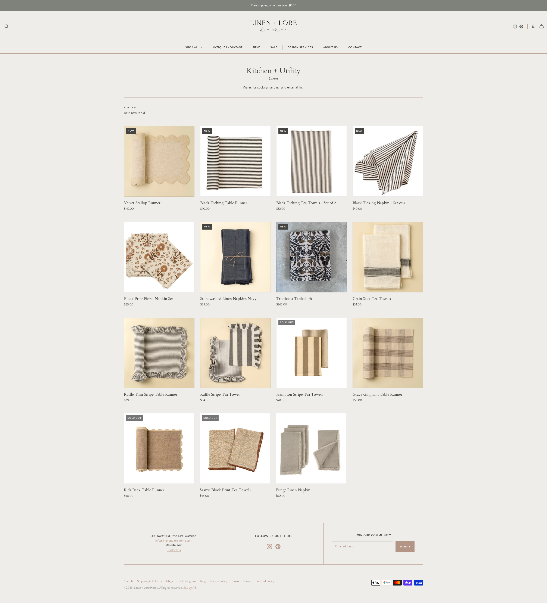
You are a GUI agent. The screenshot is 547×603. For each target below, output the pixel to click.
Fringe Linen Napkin (293, 490)
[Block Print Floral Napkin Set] (159, 257)
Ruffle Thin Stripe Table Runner (150, 394)
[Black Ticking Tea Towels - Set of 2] (311, 161)
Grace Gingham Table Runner (377, 394)
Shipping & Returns (149, 581)
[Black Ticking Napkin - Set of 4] (388, 161)
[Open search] (6, 26)
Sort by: (130, 107)
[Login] (533, 26)
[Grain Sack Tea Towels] (388, 257)
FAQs (169, 581)
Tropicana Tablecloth (294, 298)
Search (128, 581)
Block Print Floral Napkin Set (148, 298)
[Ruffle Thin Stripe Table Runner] (159, 353)
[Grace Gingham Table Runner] (388, 353)
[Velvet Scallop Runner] (159, 161)
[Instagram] (515, 26)
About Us (330, 47)
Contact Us (174, 550)
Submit (405, 546)
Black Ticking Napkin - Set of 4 (379, 203)
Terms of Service (241, 581)
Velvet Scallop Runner (142, 203)
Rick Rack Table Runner (144, 490)
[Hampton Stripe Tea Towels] (311, 353)
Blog (203, 581)
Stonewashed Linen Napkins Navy (228, 298)
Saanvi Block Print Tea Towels (225, 490)
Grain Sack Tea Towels (372, 298)
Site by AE (189, 588)
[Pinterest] (521, 26)
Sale (273, 47)
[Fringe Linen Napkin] (311, 448)
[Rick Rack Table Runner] (159, 448)
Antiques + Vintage (227, 47)
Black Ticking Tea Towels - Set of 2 (306, 203)
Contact (355, 47)
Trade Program (186, 581)
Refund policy (265, 581)
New (256, 47)
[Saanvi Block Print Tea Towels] (235, 448)
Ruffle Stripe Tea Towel (220, 394)
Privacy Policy (218, 581)
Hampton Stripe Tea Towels (299, 394)
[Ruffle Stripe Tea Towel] (235, 353)
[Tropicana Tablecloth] (311, 257)
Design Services (300, 47)
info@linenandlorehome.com (173, 541)
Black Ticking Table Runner (223, 203)
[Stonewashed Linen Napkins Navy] (235, 257)
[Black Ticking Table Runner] (235, 161)
